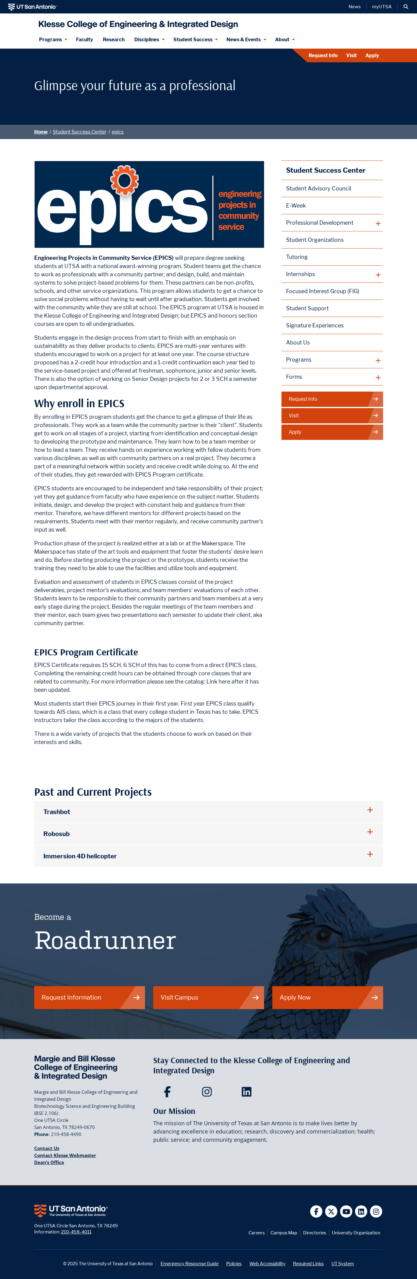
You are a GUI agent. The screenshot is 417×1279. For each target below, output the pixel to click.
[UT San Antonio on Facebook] (316, 1211)
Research (114, 39)
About (282, 39)
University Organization (356, 1232)
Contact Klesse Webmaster (65, 1155)
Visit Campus (179, 997)
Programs (50, 39)
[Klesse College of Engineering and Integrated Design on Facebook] (169, 1093)
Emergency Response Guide (190, 1263)
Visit (351, 55)
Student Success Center (80, 132)
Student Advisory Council (318, 188)
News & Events (244, 39)
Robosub (56, 834)
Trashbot (56, 812)
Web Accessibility (267, 1263)
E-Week (296, 205)
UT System (343, 1263)
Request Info (323, 55)
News (355, 6)
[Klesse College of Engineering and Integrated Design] (137, 22)
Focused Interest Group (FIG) (322, 291)
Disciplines (146, 39)
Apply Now (295, 997)
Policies (233, 1263)
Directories (314, 1232)
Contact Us (46, 1148)
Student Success (192, 39)
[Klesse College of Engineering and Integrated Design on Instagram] (208, 1093)
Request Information (71, 997)
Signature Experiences (315, 325)
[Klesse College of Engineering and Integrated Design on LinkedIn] (248, 1093)
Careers (256, 1232)
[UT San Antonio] (32, 7)
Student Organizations (315, 240)
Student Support (307, 308)
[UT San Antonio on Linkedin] (361, 1211)
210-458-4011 (76, 1231)
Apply (372, 55)
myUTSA (382, 6)
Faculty (84, 39)
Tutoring (297, 257)
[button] (406, 6)
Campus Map (283, 1232)
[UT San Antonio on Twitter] (331, 1211)
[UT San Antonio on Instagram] (376, 1211)
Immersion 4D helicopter (80, 856)
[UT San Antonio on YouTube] (346, 1211)
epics (118, 132)
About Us (298, 342)
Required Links (308, 1263)
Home (41, 132)
